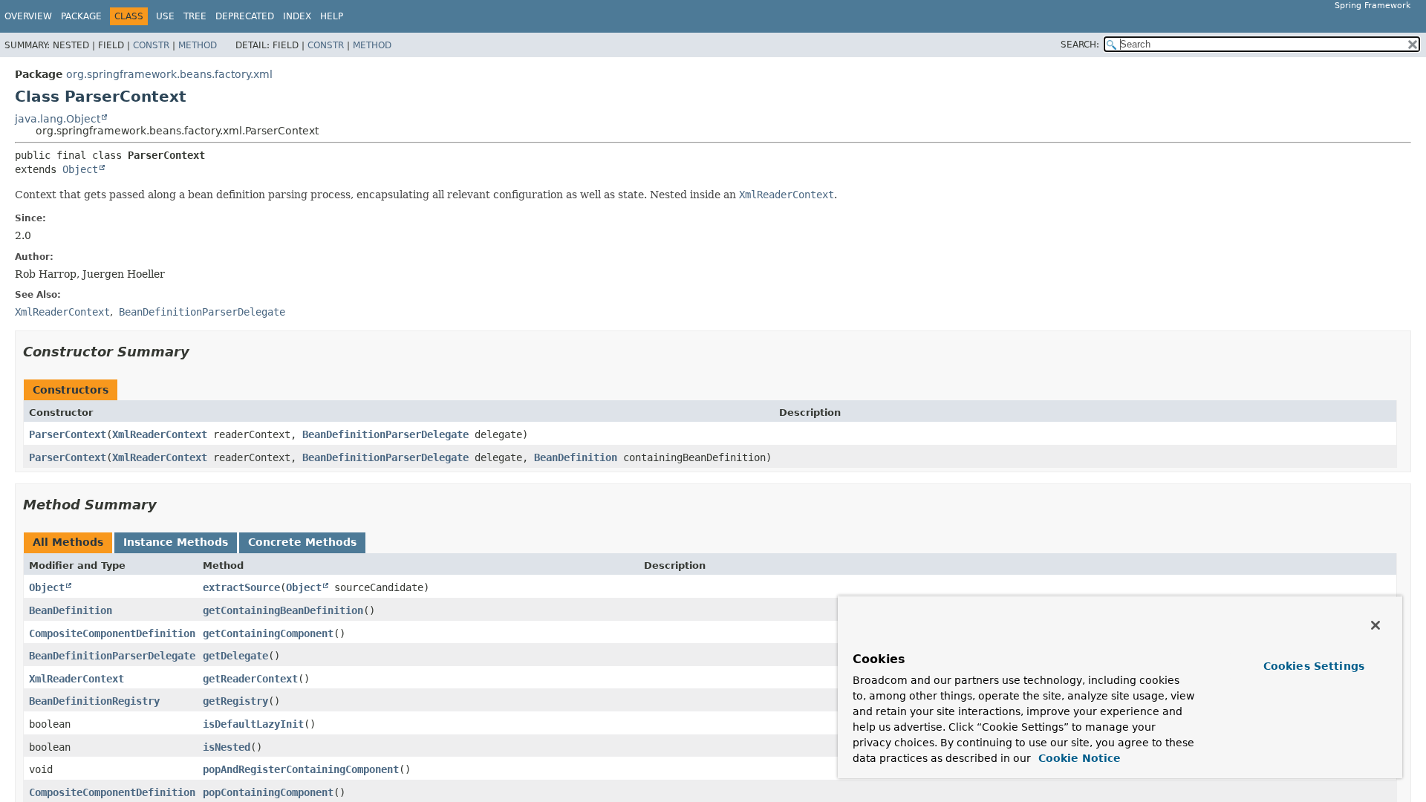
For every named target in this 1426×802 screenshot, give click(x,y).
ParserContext (67, 434)
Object (80, 169)
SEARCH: (1080, 44)
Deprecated (244, 16)
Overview (28, 16)
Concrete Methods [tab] (302, 542)
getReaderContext (250, 679)
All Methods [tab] (68, 542)
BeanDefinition (575, 457)
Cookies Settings (1313, 666)
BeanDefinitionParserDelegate (385, 434)
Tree (194, 16)
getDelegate (235, 656)
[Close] (1375, 625)
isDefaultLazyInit (253, 724)
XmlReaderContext (159, 434)
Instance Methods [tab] (175, 542)
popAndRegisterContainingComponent (301, 769)
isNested (226, 747)
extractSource (241, 587)
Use (165, 16)
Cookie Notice (1078, 758)
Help (331, 16)
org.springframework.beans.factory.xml (169, 74)
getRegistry (235, 701)
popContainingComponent (268, 792)
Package (81, 16)
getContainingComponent (268, 633)
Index (297, 16)
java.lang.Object (57, 119)
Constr (151, 45)
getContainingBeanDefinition (283, 610)
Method (197, 45)
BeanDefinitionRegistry (94, 701)
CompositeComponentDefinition (112, 633)
